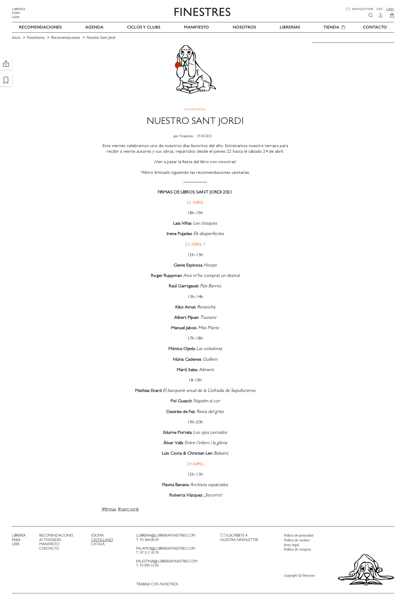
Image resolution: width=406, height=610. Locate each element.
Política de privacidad (298, 536)
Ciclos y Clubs (143, 27)
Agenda (94, 27)
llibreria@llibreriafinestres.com (165, 535)
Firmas (110, 509)
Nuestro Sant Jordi (100, 37)
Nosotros (244, 27)
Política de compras (297, 549)
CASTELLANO (102, 540)
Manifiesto (196, 27)
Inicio (16, 37)
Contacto (375, 27)
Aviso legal (291, 545)
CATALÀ (98, 544)
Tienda (331, 27)
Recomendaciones (40, 27)
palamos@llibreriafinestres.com (165, 548)
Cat (380, 9)
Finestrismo (36, 37)
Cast (390, 9)
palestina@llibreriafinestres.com (166, 561)
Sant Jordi (130, 509)
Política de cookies (297, 540)
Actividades (50, 540)
